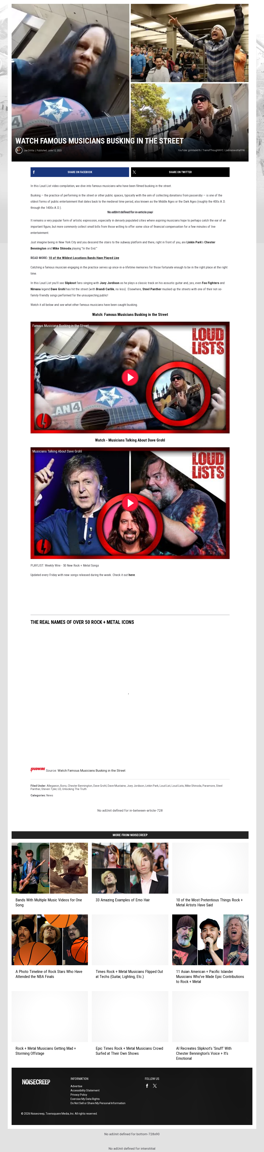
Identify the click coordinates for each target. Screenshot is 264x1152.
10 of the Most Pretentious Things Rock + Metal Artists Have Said (209, 902)
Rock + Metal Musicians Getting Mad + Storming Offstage (45, 1051)
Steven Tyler (49, 789)
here (132, 575)
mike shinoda (193, 785)
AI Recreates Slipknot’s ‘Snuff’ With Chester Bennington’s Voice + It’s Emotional (204, 1053)
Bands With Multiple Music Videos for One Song (48, 902)
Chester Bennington (80, 785)
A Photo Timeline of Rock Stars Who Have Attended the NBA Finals (48, 974)
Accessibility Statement (85, 1090)
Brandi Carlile (105, 289)
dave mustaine (117, 785)
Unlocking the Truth (74, 789)
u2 (59, 789)
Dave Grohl (58, 289)
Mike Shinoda (62, 248)
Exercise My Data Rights (85, 1098)
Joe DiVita (29, 150)
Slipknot (70, 283)
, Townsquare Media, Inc (59, 1113)
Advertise (76, 1086)
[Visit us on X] (156, 1085)
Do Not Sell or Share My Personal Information (98, 1103)
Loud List (165, 785)
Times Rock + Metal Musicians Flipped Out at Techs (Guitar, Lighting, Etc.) (129, 974)
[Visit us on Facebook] (148, 1085)
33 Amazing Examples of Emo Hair (123, 899)
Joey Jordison (109, 283)
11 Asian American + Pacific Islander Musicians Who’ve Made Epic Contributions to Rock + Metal (210, 976)
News (49, 795)
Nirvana (36, 289)
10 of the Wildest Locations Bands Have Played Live (84, 258)
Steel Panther (151, 289)
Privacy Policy (79, 1094)
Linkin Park (194, 242)
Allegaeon (53, 785)
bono (63, 785)
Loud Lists (178, 785)
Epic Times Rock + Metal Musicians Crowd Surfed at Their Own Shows (129, 1051)
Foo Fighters (210, 283)
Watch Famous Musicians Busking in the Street (91, 770)
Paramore (209, 785)
